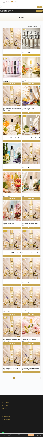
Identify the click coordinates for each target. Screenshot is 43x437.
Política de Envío (5, 402)
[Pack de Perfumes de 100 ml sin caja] (31, 38)
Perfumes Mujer (5, 414)
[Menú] (4, 2)
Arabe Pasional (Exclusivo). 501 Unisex (8, 223)
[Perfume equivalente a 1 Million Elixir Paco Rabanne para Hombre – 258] (12, 38)
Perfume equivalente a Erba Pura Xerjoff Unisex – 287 (11, 310)
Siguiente (37, 378)
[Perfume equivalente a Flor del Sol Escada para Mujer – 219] (12, 240)
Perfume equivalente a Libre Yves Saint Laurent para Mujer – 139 (12, 109)
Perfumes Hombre (6, 416)
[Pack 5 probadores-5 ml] (12, 67)
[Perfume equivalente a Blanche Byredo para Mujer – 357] (31, 268)
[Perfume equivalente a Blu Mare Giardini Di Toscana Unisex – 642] (12, 153)
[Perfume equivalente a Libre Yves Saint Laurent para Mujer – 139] (12, 95)
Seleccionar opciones (31, 54)
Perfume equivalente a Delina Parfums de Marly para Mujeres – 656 (30, 340)
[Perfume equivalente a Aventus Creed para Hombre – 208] (31, 355)
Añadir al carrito (12, 55)
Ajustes (37, 435)
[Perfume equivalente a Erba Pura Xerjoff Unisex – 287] (12, 297)
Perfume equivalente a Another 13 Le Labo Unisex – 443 (11, 368)
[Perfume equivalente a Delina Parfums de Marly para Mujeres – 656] (31, 326)
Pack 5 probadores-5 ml (6, 80)
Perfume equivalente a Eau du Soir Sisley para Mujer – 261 (31, 80)
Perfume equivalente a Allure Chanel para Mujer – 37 (30, 252)
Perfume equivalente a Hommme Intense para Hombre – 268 (30, 224)
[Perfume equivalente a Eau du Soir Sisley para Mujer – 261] (31, 67)
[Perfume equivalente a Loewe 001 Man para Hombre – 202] (31, 125)
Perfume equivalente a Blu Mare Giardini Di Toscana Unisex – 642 (12, 166)
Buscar (39, 6)
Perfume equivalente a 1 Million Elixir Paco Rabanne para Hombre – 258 (11, 51)
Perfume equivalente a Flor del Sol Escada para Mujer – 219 (12, 252)
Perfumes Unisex (5, 417)
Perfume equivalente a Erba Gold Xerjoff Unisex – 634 (11, 137)
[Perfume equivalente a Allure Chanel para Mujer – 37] (31, 240)
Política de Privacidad (6, 405)
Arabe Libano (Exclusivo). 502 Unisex (27, 195)
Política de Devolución (7, 404)
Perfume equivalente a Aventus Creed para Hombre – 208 (30, 368)
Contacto (4, 401)
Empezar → (39, 10)
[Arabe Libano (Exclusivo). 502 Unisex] (31, 182)
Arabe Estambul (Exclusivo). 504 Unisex (28, 108)
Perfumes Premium (6, 419)
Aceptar (31, 435)
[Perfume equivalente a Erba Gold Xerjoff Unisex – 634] (12, 125)
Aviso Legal (4, 408)
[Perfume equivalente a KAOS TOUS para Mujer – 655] (12, 182)
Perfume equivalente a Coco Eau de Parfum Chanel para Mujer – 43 (11, 340)
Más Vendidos (5, 420)
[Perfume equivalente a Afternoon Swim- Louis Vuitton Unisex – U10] (31, 297)
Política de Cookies (6, 407)
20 (29, 378)
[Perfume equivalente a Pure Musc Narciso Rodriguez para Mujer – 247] (12, 268)
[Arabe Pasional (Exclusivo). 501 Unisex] (12, 210)
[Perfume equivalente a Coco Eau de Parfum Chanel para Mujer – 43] (12, 326)
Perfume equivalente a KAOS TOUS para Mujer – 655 (11, 195)
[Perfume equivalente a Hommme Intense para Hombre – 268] (31, 210)
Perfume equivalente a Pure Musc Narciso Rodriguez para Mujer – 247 (11, 281)
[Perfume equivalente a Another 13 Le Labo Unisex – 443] (12, 355)
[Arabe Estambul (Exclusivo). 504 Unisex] (31, 95)
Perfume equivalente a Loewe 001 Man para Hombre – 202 (31, 137)
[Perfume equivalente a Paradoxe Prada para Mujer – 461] (31, 153)
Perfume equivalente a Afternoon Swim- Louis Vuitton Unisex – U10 (30, 310)
